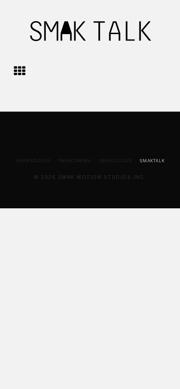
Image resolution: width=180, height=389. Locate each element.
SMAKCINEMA (74, 160)
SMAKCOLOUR (115, 160)
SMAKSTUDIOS (32, 160)
